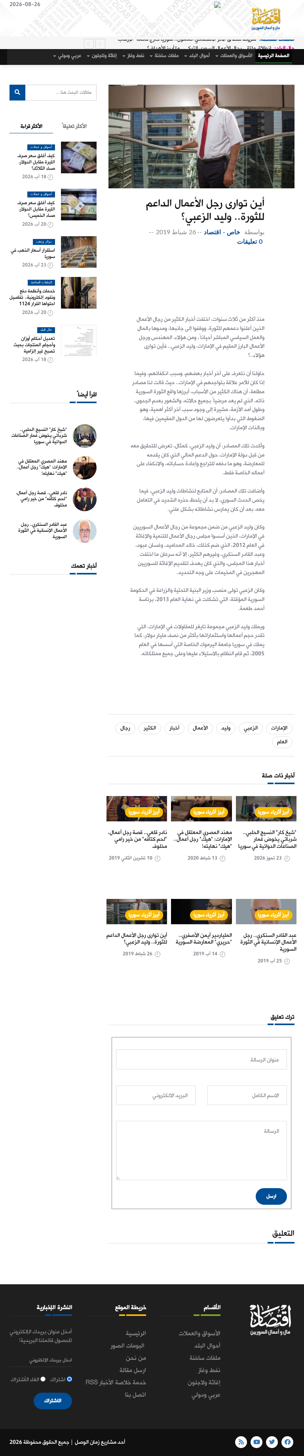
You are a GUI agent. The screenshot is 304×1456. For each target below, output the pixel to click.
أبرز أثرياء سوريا (273, 812)
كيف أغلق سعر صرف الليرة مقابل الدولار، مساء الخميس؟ (36, 209)
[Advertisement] (185, 278)
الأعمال (200, 728)
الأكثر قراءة (31, 126)
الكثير (150, 728)
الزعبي (251, 728)
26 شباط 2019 (176, 232)
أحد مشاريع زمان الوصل (100, 1442)
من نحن (136, 1358)
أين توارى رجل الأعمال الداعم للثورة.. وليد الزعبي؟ (136, 939)
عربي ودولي (69, 55)
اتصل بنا (135, 1395)
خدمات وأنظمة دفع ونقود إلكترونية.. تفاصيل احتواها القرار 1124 (32, 297)
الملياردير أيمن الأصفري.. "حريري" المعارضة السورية (204, 939)
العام (282, 742)
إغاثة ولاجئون (104, 55)
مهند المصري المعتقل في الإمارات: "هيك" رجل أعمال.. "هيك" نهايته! (202, 839)
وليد (225, 728)
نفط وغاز (135, 55)
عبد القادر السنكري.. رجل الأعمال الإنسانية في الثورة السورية (268, 942)
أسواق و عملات (41, 147)
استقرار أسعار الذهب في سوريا (33, 253)
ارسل (271, 1196)
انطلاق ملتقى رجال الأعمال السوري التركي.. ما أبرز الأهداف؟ (209, 44)
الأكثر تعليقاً (74, 126)
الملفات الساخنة (41, 282)
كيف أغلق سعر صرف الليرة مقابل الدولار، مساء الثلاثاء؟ (36, 162)
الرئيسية (136, 1333)
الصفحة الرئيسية (274, 55)
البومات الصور (128, 1346)
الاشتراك (52, 1400)
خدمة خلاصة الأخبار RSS (116, 1382)
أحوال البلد (199, 55)
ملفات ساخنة (166, 55)
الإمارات (279, 728)
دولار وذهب (44, 241)
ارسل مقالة (133, 1370)
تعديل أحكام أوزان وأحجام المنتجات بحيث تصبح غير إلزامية (34, 345)
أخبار (174, 728)
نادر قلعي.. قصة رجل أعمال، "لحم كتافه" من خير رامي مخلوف (137, 839)
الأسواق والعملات (236, 55)
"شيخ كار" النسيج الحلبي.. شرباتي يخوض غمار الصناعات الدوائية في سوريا (267, 839)
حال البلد (46, 330)
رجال (125, 728)
